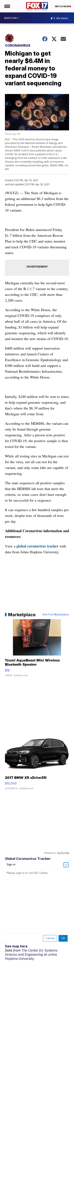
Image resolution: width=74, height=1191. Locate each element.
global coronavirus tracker (37, 546)
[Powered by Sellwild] (63, 853)
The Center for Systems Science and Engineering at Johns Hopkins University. (31, 954)
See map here (16, 946)
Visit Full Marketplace (55, 614)
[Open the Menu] (7, 6)
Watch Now (62, 6)
